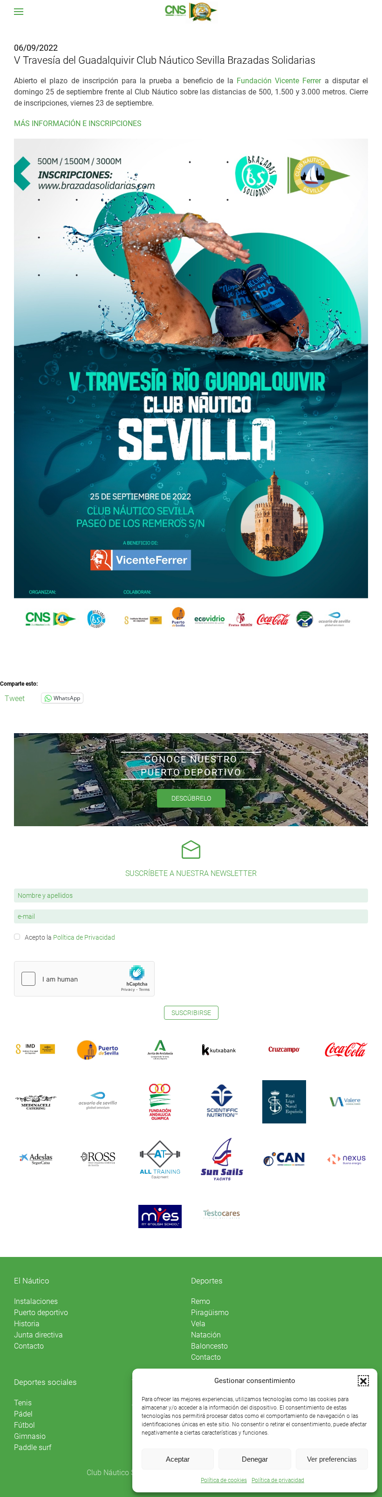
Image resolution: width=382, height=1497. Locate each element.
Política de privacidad (278, 1480)
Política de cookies (224, 1480)
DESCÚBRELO (191, 798)
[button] (363, 1380)
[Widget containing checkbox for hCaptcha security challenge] (84, 978)
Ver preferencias (332, 1459)
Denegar (255, 1459)
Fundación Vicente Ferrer (279, 80)
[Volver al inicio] (191, 11)
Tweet (15, 698)
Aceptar (178, 1459)
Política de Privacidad (84, 937)
